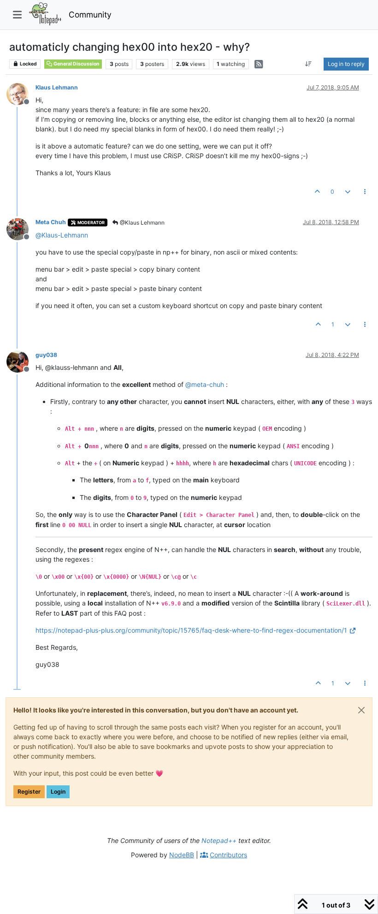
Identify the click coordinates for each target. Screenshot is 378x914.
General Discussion (76, 64)
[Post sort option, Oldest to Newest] (308, 64)
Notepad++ (218, 840)
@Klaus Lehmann (141, 222)
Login (58, 791)
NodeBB (181, 855)
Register (29, 791)
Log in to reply (346, 63)
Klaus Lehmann (56, 87)
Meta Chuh (50, 222)
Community (90, 14)
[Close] (361, 710)
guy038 (46, 354)
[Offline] (20, 93)
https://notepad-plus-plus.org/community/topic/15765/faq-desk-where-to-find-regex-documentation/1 (191, 630)
